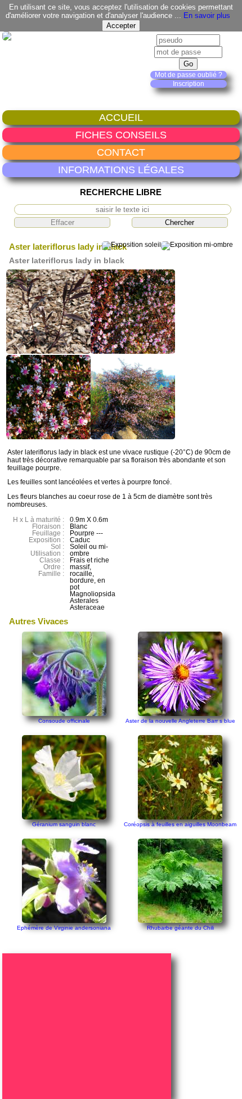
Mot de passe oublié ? (188, 74)
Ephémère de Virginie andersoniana (64, 928)
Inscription (188, 83)
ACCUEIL (121, 117)
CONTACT (121, 152)
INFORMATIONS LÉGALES (121, 169)
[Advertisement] (88, 1025)
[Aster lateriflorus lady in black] (48, 351)
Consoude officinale (64, 721)
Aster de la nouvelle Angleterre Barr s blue (180, 721)
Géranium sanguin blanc (64, 824)
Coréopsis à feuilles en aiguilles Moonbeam (180, 824)
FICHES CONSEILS (121, 135)
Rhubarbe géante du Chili (180, 928)
